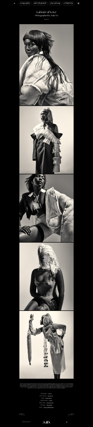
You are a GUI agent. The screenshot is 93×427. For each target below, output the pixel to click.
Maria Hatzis (49, 405)
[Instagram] (66, 422)
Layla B (50, 400)
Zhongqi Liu (50, 395)
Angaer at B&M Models (49, 407)
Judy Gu (50, 393)
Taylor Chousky (50, 402)
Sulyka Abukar (48, 398)
